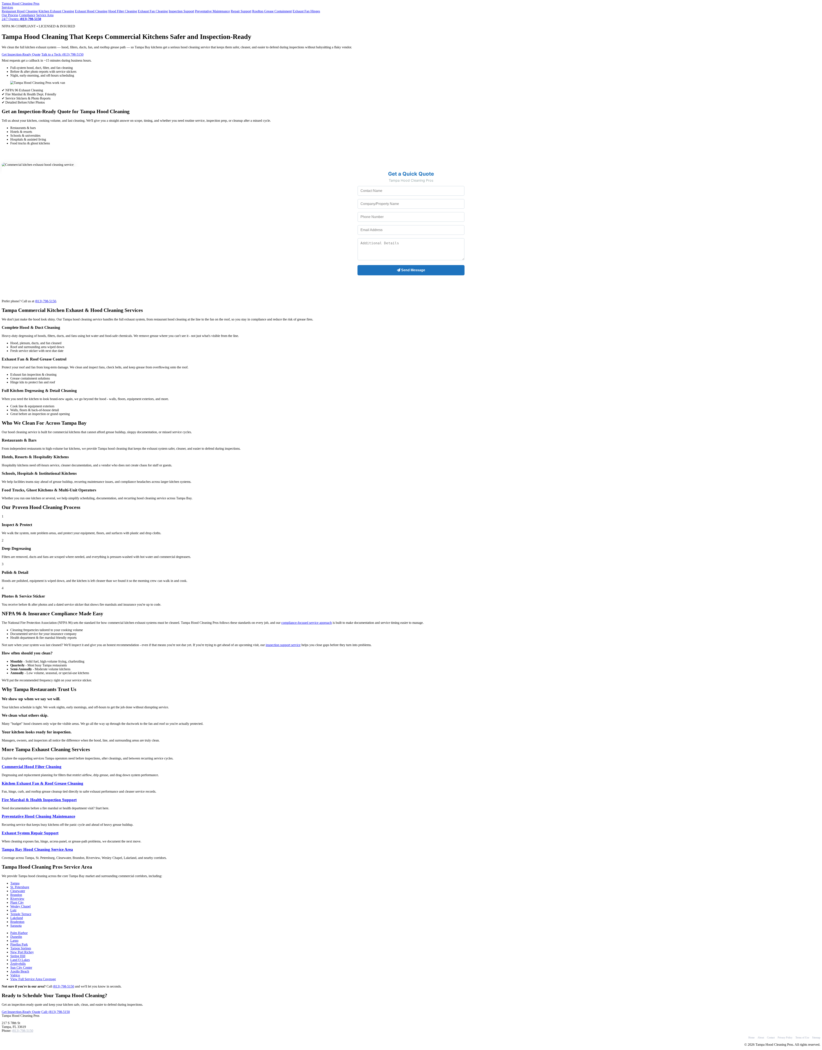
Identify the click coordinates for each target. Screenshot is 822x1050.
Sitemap (816, 1037)
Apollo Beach (19, 971)
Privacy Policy (785, 1037)
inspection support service (283, 645)
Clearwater (17, 891)
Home (751, 1037)
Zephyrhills (18, 963)
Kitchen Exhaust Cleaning (56, 11)
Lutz (13, 910)
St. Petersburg (19, 887)
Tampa (14, 883)
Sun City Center (21, 967)
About (761, 1037)
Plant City (17, 902)
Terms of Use (802, 1037)
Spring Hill (17, 956)
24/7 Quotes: (21, 19)
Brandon (16, 895)
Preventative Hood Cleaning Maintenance (38, 816)
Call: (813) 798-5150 (55, 1012)
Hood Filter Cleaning (122, 11)
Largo (14, 940)
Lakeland (16, 918)
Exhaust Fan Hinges (306, 11)
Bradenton (17, 922)
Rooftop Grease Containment (272, 11)
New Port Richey (22, 952)
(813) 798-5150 (45, 301)
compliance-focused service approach (306, 622)
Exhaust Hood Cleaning (91, 11)
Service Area (45, 15)
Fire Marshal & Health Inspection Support (39, 800)
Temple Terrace (20, 914)
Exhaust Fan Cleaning (153, 11)
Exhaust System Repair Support (30, 833)
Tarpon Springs (20, 948)
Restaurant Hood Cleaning (20, 11)
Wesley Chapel (20, 906)
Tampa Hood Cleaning (20, 3)
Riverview (17, 898)
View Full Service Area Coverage (33, 979)
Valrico (15, 975)
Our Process (10, 15)
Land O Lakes (20, 960)
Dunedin (16, 937)
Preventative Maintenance (212, 11)
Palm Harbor (19, 933)
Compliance (27, 15)
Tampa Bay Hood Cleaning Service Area (37, 849)
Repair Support (241, 11)
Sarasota (16, 925)
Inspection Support (181, 11)
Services (7, 7)
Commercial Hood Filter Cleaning (31, 766)
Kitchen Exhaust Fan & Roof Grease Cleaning (42, 783)
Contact (771, 1037)
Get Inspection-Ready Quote (21, 54)
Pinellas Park (19, 944)
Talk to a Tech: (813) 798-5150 (62, 54)
